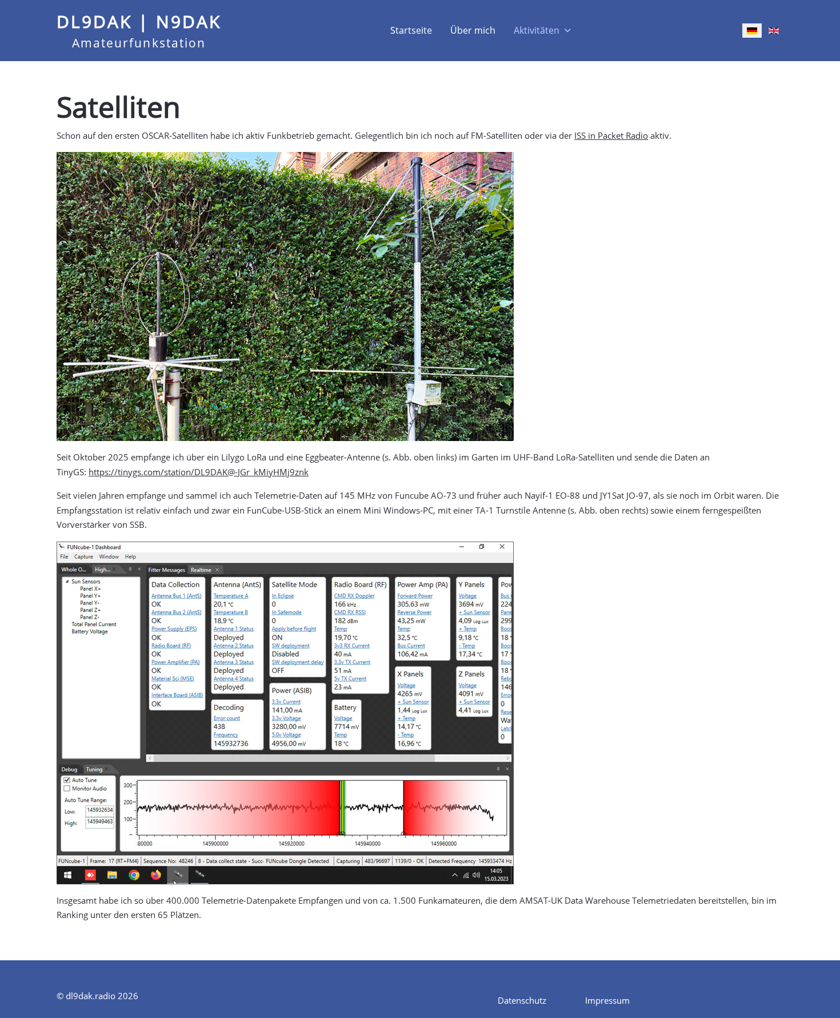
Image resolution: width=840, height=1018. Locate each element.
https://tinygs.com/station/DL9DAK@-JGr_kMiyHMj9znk (199, 472)
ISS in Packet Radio (611, 135)
